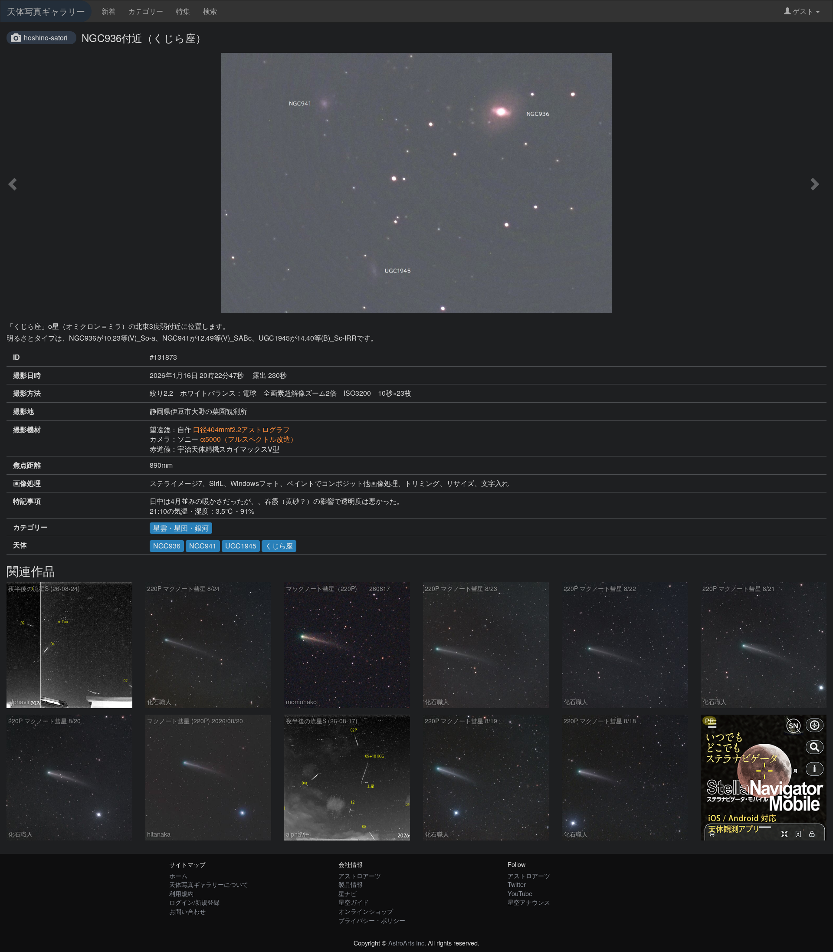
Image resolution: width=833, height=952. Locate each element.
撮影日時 (27, 375)
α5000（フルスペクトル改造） (248, 439)
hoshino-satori (46, 38)
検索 (210, 11)
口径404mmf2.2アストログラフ (241, 429)
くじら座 (279, 546)
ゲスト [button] (803, 11)
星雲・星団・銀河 (181, 528)
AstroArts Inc (406, 942)
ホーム (178, 875)
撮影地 (23, 411)
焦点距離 (27, 465)
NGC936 (166, 546)
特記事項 (27, 501)
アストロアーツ (359, 875)
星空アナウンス (529, 901)
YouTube (520, 893)
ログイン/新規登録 (194, 901)
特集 (183, 11)
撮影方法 (27, 393)
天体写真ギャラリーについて (208, 884)
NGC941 (202, 546)
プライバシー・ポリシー (371, 920)
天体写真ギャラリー (46, 11)
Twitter (517, 884)
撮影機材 (27, 429)
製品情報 (350, 884)
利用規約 (181, 893)
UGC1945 (240, 546)
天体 (20, 545)
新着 (108, 11)
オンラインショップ (365, 911)
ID (16, 357)
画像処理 (27, 483)
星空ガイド (353, 901)
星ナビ (347, 893)
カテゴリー (145, 11)
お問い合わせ (187, 911)
